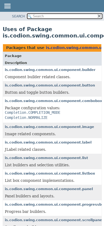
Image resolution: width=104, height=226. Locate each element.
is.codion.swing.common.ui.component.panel (49, 189)
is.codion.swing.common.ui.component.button (50, 85)
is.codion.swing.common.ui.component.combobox (53, 101)
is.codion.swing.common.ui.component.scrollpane (53, 220)
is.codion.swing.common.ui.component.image (49, 127)
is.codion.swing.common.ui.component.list (46, 158)
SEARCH (18, 16)
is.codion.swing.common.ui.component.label (48, 142)
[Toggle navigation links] (7, 6)
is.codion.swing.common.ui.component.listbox (50, 173)
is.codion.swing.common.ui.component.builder (50, 70)
